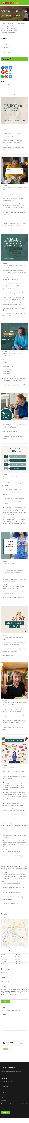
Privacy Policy (5, 1086)
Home (2, 15)
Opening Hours (6, 47)
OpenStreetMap (20, 946)
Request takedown (7, 55)
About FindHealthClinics (7, 1081)
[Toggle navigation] (26, 3)
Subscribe (5, 1001)
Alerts (4, 49)
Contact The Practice (7, 52)
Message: (5, 1028)
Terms (3, 1083)
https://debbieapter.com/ (7, 981)
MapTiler (15, 946)
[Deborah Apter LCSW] (15, 934)
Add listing (4, 1094)
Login (3, 1097)
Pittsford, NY (17, 15)
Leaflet (11, 946)
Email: (4, 1021)
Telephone (5, 44)
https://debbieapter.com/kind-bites (10, 385)
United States (9, 15)
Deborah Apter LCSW (15, 936)
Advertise (4, 1092)
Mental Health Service (8, 84)
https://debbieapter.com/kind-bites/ (12, 310)
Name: (4, 1014)
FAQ (3, 1088)
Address (5, 42)
